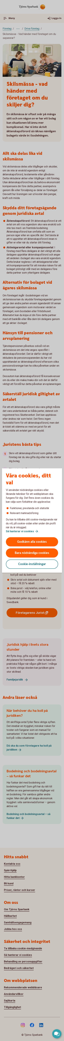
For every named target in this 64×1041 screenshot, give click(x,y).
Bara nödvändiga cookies (32, 553)
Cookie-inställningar (32, 564)
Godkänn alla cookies (32, 542)
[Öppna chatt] (56, 1033)
